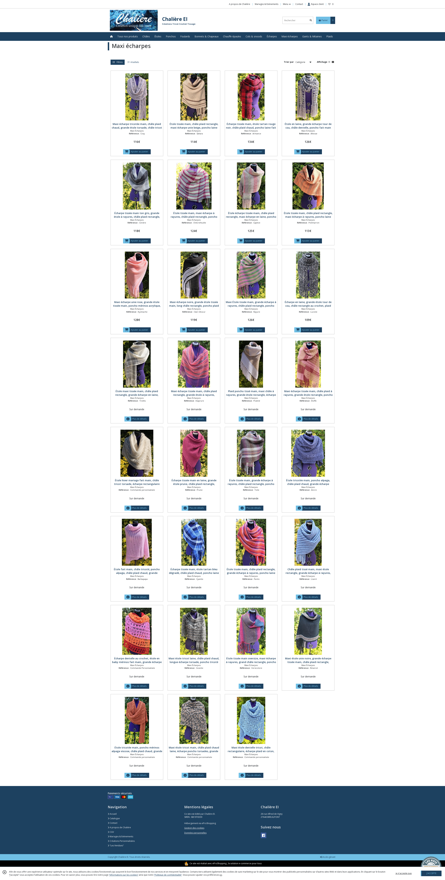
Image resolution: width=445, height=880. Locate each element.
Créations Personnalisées (122, 841)
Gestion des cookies (194, 827)
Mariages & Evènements (121, 836)
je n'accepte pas (404, 873)
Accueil (113, 813)
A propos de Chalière (120, 827)
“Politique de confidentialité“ (168, 874)
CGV (111, 831)
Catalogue (114, 818)
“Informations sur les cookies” (123, 874)
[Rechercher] (311, 20)
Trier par (289, 61)
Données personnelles (195, 832)
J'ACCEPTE (431, 873)
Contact (299, 4)
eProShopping (219, 863)
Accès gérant (328, 857)
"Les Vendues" (116, 845)
